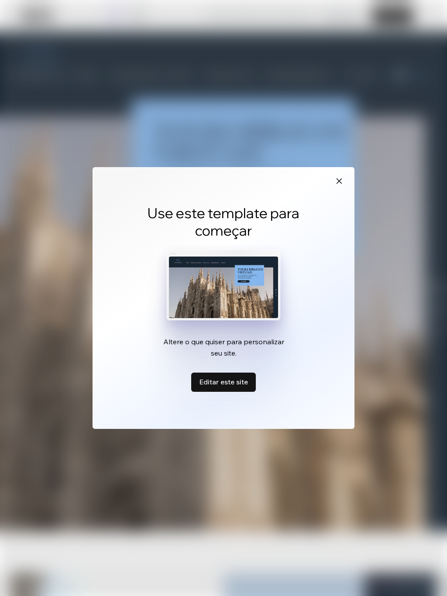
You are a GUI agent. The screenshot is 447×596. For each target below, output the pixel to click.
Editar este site (223, 381)
